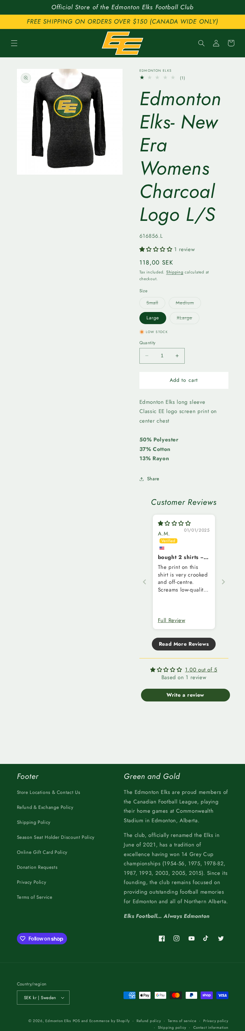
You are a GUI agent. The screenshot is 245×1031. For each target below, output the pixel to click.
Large (152, 317)
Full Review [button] (171, 620)
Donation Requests (37, 867)
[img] (174, 523)
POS (76, 1020)
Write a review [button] (185, 695)
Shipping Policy (33, 822)
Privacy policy (215, 1020)
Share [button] (153, 478)
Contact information (210, 1027)
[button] (14, 43)
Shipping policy (172, 1027)
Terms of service (182, 1020)
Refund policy (149, 1020)
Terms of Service (35, 897)
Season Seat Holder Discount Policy (55, 837)
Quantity (147, 342)
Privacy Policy (31, 882)
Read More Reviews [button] (184, 644)
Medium (188, 304)
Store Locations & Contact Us (48, 792)
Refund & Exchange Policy (45, 807)
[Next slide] (223, 582)
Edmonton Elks (58, 1020)
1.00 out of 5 (201, 669)
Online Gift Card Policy (42, 852)
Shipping (174, 272)
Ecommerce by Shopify (109, 1020)
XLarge (188, 319)
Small (155, 304)
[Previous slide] (144, 582)
